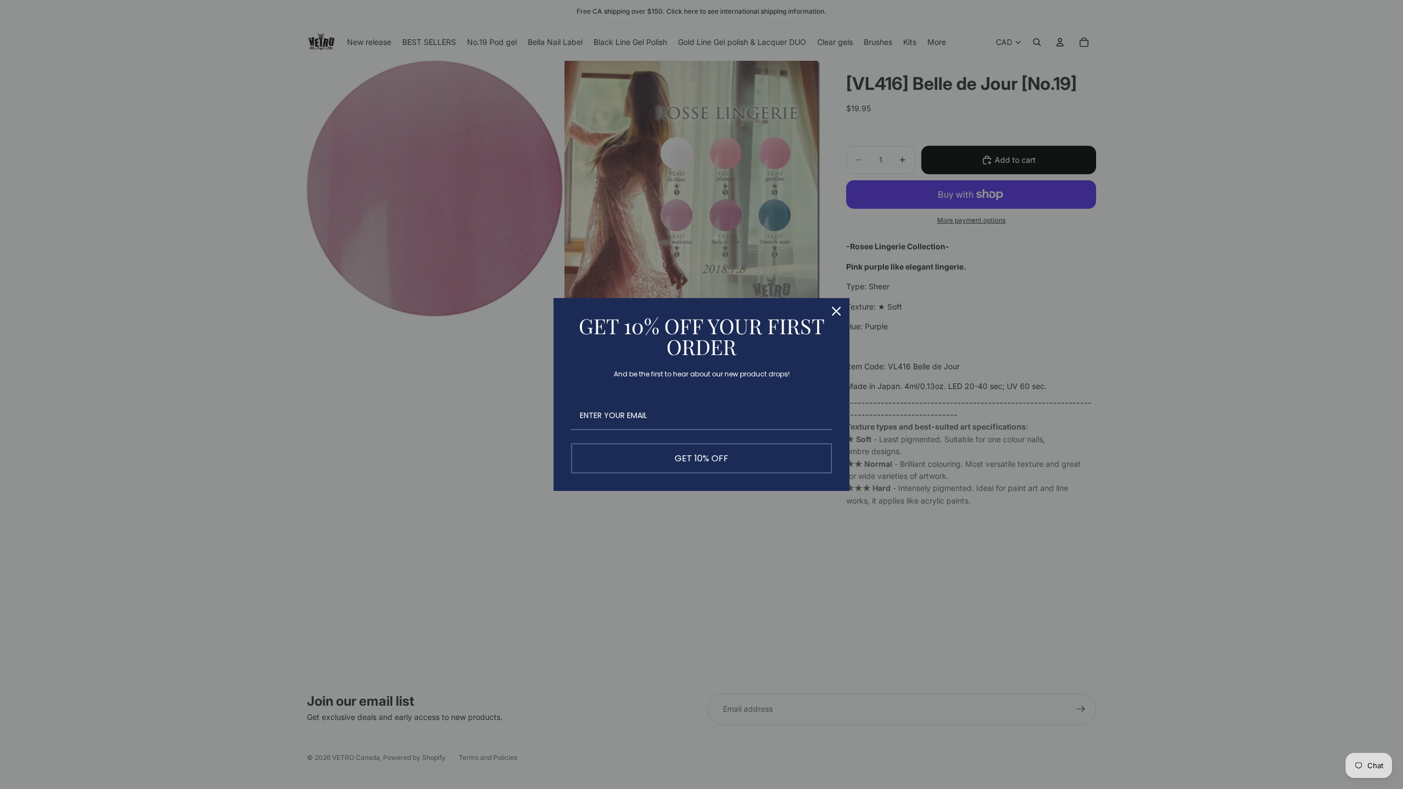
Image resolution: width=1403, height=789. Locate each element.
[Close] (836, 311)
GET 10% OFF (701, 458)
